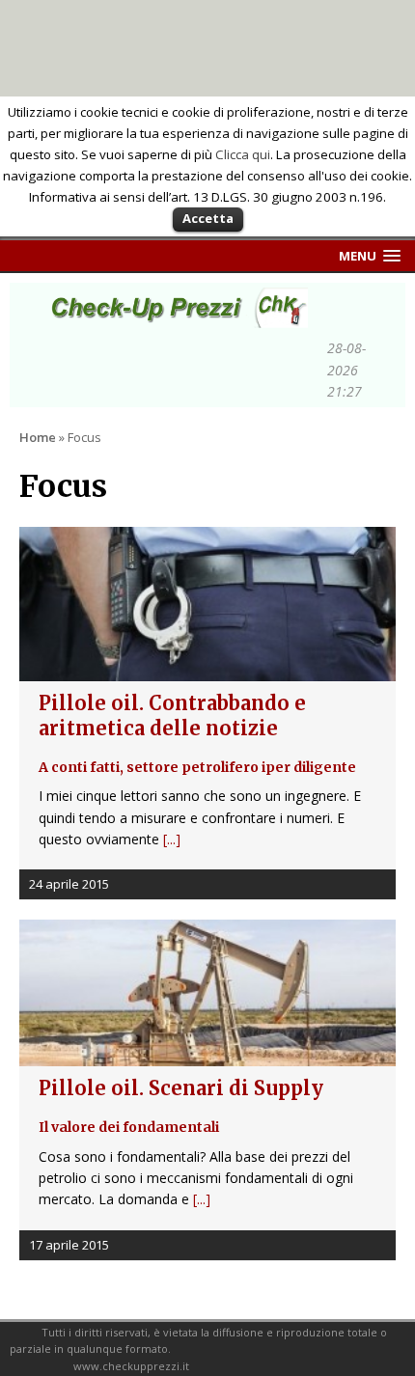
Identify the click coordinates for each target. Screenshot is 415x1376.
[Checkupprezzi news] (173, 317)
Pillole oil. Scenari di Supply (181, 1106)
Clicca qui (242, 154)
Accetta (208, 218)
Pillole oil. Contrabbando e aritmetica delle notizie (197, 733)
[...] (171, 839)
